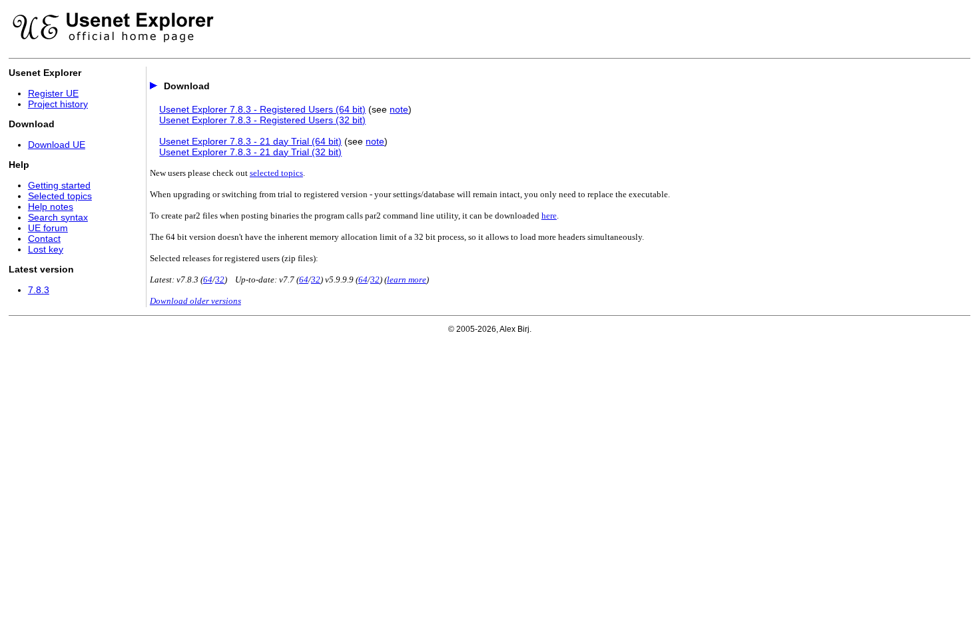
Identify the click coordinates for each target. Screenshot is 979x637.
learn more (406, 280)
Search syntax (58, 217)
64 (207, 280)
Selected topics (60, 196)
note (399, 109)
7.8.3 (38, 290)
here (549, 216)
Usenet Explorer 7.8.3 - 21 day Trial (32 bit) (250, 152)
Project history (58, 104)
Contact (44, 238)
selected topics (276, 173)
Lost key (45, 249)
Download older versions (195, 301)
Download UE (56, 144)
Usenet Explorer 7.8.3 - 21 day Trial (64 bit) (250, 141)
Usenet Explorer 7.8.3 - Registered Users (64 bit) (262, 109)
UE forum (48, 228)
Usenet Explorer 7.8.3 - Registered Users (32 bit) (262, 120)
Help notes (50, 206)
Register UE (53, 93)
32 (219, 280)
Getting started (59, 185)
